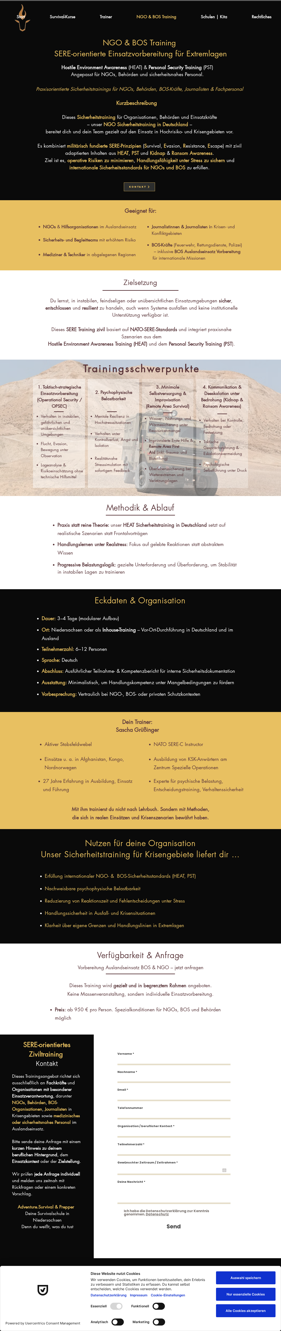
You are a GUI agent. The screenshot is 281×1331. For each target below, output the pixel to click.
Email (121, 1089)
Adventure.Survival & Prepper (47, 1207)
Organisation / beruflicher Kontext (144, 1126)
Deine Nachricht (130, 1181)
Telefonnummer (130, 1107)
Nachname (126, 1072)
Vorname (124, 1053)
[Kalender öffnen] (224, 1170)
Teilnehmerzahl (129, 1144)
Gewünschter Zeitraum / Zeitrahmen (148, 1162)
